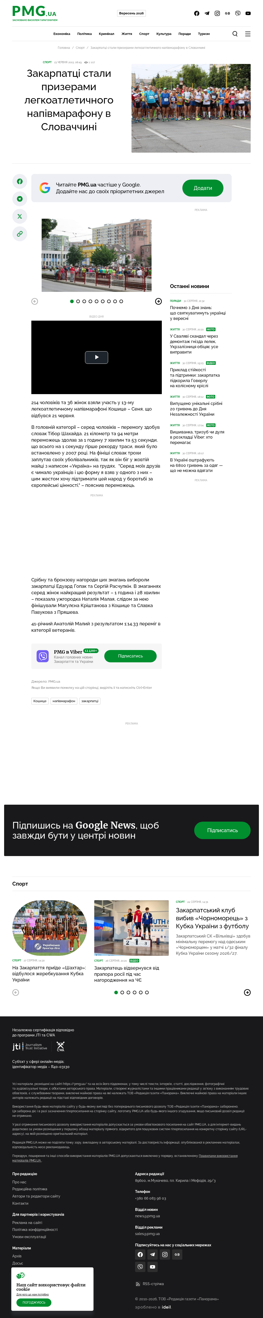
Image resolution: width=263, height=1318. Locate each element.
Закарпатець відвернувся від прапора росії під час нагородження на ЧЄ (126, 974)
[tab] (72, 301)
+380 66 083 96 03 (150, 1198)
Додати (203, 188)
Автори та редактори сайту (36, 1196)
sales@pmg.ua (147, 1234)
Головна (64, 47)
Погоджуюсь (34, 1302)
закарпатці (89, 701)
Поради (185, 34)
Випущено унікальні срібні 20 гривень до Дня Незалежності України (196, 409)
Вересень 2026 (131, 13)
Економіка (61, 34)
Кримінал (106, 34)
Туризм (204, 34)
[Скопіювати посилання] (19, 233)
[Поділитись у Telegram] (19, 198)
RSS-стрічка (153, 1284)
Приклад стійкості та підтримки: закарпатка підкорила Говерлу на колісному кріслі (195, 377)
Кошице (39, 701)
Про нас (19, 1182)
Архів (17, 1256)
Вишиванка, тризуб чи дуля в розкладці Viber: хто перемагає (197, 437)
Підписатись (130, 656)
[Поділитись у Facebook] (19, 181)
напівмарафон (64, 701)
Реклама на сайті (27, 1223)
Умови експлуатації (29, 1237)
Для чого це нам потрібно (32, 1294)
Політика (84, 34)
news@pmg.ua (147, 1216)
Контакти (20, 1203)
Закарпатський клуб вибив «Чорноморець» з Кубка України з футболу (212, 918)
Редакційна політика (29, 1189)
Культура (163, 34)
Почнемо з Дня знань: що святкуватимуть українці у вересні (198, 313)
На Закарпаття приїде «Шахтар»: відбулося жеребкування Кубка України (49, 973)
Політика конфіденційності (35, 1230)
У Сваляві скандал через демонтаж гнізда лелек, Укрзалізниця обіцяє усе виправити (194, 344)
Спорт (144, 34)
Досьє (17, 1263)
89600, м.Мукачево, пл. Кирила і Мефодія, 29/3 (175, 1180)
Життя (126, 34)
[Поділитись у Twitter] (19, 216)
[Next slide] (158, 301)
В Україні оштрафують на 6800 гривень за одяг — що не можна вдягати (196, 465)
